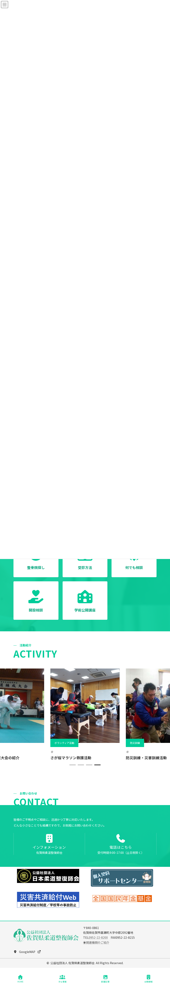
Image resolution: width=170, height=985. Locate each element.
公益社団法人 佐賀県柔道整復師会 (72, 963)
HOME (20, 981)
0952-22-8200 (98, 937)
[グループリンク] (49, 844)
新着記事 (105, 981)
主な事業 (62, 981)
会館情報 (148, 981)
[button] (72, 764)
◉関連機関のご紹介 (96, 942)
